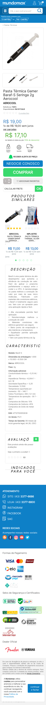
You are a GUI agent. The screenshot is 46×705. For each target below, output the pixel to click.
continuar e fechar (34, 688)
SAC (10, 519)
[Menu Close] (5, 11)
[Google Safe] (26, 602)
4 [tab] (26, 260)
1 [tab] (14, 260)
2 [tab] (18, 260)
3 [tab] (22, 260)
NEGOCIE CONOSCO (23, 164)
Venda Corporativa (33, 673)
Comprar (23, 172)
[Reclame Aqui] (31, 611)
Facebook (14, 513)
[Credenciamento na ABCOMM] (11, 613)
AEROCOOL (9, 103)
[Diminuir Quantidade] (9, 182)
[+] (36, 439)
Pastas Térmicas (10, 25)
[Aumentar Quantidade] (9, 180)
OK (39, 189)
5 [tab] (30, 260)
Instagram (15, 507)
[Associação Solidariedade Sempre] (10, 633)
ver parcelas (9, 129)
